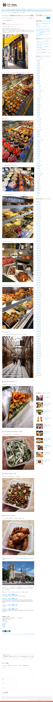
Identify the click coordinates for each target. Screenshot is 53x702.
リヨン (38, 88)
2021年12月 (38, 292)
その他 (37, 195)
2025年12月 (38, 214)
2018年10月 (38, 356)
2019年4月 (37, 346)
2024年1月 (37, 250)
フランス (38, 85)
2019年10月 (38, 336)
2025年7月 (37, 223)
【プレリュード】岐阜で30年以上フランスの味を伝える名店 (47, 404)
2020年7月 (37, 321)
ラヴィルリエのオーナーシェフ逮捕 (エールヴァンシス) (47, 397)
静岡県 (38, 70)
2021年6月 (37, 302)
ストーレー (12, 26)
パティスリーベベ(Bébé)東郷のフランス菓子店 (43, 49)
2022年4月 (37, 285)
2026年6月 (37, 204)
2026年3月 (37, 209)
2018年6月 (37, 363)
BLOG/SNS (12, 9)
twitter (3, 625)
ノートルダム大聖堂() (23, 558)
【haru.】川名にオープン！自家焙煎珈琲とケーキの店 (47, 453)
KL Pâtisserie (5, 26)
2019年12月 (38, 333)
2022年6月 (37, 282)
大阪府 (38, 78)
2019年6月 (37, 343)
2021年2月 (37, 309)
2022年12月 (38, 272)
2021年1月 (37, 311)
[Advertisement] (18, 645)
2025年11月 (38, 216)
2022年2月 (37, 289)
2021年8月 (37, 299)
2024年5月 (37, 243)
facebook (3, 624)
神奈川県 (38, 68)
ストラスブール (39, 90)
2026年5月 (37, 206)
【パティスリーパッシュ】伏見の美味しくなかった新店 (47, 418)
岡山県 (38, 82)
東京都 (38, 104)
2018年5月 (37, 365)
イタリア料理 (38, 129)
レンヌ (38, 95)
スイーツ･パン (6, 12)
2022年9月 (37, 277)
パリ (38, 124)
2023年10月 (38, 255)
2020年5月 (37, 324)
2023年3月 (37, 267)
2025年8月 (37, 221)
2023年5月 (37, 263)
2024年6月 (37, 241)
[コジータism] (10, 6)
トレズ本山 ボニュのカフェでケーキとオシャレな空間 (47, 432)
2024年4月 (37, 245)
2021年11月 (38, 294)
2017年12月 (38, 373)
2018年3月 (37, 368)
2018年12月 (38, 353)
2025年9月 (37, 219)
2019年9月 (37, 338)
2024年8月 (37, 238)
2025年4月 (37, 226)
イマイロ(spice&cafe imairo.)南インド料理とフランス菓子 (47, 439)
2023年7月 (37, 260)
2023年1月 (37, 270)
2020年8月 (37, 319)
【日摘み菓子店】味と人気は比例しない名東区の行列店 (47, 446)
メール (3, 683)
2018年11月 (38, 355)
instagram (3, 626)
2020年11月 (38, 314)
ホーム (3, 9)
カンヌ (38, 93)
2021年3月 (37, 307)
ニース (38, 127)
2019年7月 (37, 341)
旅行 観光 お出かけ (39, 173)
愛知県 (38, 60)
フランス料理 (38, 119)
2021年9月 (37, 297)
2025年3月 (37, 228)
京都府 (38, 112)
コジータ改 (7, 9)
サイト (3, 687)
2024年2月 (37, 248)
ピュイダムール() (16, 72)
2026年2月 (37, 211)
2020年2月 (37, 329)
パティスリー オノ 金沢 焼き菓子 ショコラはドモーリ (47, 460)
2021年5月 (37, 304)
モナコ (38, 178)
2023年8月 (37, 258)
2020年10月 (38, 316)
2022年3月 (37, 287)
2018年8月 (37, 360)
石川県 (38, 75)
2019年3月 (37, 348)
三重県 (38, 63)
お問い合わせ (18, 9)
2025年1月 (37, 231)
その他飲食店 (38, 165)
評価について (30, 9)
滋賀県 (38, 65)
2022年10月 (38, 275)
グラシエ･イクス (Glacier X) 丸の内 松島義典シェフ (47, 425)
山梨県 (38, 73)
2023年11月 (38, 253)
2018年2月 (37, 370)
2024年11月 (38, 233)
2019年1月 (37, 351)
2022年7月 (37, 280)
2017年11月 (38, 375)
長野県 (38, 107)
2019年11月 (38, 334)
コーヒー (37, 97)
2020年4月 (37, 326)
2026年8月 (37, 201)
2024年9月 (37, 236)
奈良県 (38, 80)
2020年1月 (37, 331)
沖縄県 (38, 193)
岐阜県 (38, 61)
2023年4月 (37, 265)
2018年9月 (37, 358)
